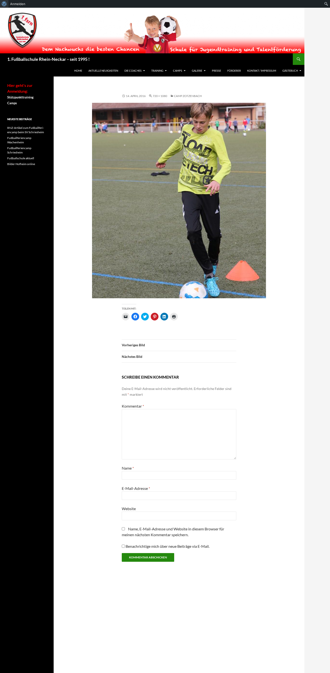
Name (128, 468)
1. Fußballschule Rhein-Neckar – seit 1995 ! (48, 59)
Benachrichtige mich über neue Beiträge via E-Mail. (167, 546)
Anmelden (17, 4)
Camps (177, 70)
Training (157, 70)
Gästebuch (290, 70)
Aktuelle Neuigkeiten (103, 70)
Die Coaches (133, 70)
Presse (216, 70)
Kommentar (133, 406)
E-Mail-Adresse (136, 488)
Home (78, 70)
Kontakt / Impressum (261, 70)
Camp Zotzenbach (188, 96)
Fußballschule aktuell (20, 158)
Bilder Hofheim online (21, 164)
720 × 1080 (160, 96)
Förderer (234, 70)
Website (129, 508)
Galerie (197, 70)
